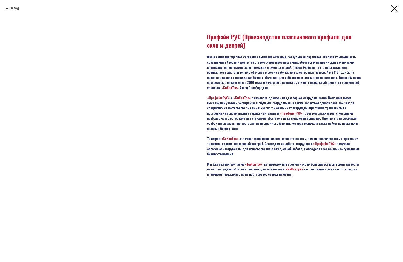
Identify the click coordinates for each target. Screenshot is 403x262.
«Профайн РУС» (218, 97)
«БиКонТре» (230, 87)
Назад (14, 7)
